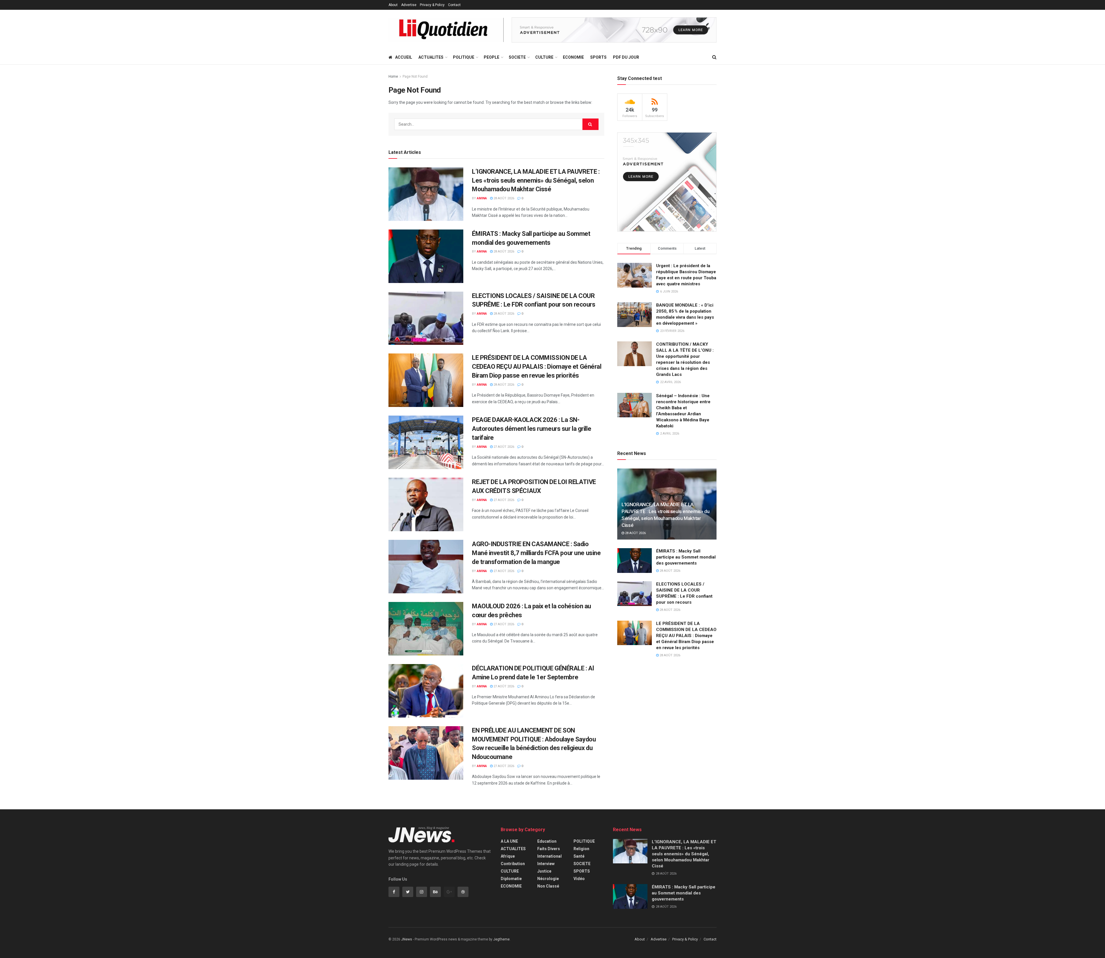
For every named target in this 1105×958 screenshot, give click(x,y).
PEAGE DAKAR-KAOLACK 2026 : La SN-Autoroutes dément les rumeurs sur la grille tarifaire (531, 428)
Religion (581, 848)
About (393, 5)
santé (579, 856)
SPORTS (598, 57)
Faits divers (548, 848)
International (549, 856)
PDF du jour (626, 57)
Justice (544, 871)
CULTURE (544, 57)
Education (547, 841)
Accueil (403, 57)
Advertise (408, 5)
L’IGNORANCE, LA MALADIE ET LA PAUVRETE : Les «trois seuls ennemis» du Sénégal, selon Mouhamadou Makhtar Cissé (535, 180)
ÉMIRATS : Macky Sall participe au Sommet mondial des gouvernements (686, 557)
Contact (454, 5)
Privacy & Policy (432, 5)
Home (393, 76)
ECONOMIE (573, 57)
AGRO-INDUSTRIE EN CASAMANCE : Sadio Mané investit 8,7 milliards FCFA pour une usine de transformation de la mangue (536, 552)
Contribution (513, 863)
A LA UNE (509, 841)
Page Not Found (415, 76)
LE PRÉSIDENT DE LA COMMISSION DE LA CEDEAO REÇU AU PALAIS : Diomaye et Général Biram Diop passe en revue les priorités (536, 366)
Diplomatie (511, 878)
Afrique (508, 856)
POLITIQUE (463, 57)
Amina (482, 198)
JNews (406, 939)
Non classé (548, 886)
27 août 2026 (503, 447)
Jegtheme (501, 939)
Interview (546, 863)
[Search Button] (590, 124)
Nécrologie (548, 878)
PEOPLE (491, 57)
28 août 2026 (503, 198)
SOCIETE (517, 57)
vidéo (579, 878)
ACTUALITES (430, 57)
